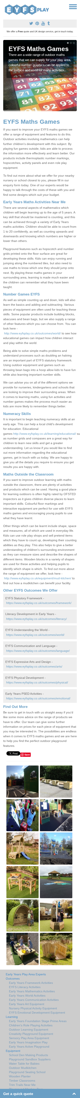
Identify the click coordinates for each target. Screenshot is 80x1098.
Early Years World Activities (27, 995)
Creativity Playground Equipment (31, 1034)
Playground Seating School (27, 1072)
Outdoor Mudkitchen (22, 1068)
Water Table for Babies (24, 1063)
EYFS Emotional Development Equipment (37, 1012)
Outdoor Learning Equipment (28, 1029)
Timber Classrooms (22, 1080)
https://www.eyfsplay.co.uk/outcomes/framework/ (38, 603)
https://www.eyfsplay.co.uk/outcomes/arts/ (34, 666)
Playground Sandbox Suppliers (30, 1059)
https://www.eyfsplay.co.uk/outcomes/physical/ (37, 682)
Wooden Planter (20, 1076)
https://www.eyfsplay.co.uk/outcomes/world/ (35, 634)
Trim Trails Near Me (22, 1085)
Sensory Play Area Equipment (29, 1038)
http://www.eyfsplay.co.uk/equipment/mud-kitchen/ (37, 578)
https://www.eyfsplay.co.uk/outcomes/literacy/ (36, 619)
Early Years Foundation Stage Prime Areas (38, 1021)
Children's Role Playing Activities (30, 1025)
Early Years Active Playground (29, 1046)
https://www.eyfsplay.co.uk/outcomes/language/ (38, 650)
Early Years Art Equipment (26, 1004)
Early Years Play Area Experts (26, 974)
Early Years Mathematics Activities (32, 991)
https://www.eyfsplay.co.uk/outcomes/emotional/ (38, 698)
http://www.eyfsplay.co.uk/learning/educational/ (44, 433)
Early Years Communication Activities (34, 999)
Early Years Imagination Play (28, 1042)
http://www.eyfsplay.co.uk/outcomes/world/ (32, 333)
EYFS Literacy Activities (25, 987)
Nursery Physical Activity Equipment (33, 1008)
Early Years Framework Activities (31, 982)
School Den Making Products (28, 1055)
